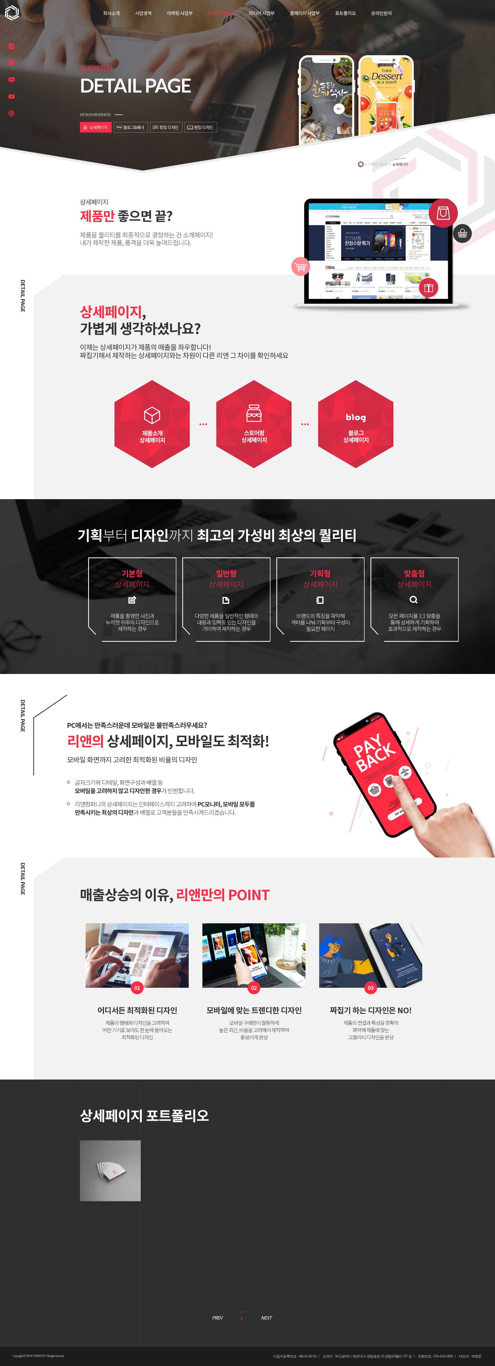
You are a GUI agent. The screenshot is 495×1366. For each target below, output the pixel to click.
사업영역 (143, 13)
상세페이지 (98, 127)
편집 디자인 (203, 127)
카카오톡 (11, 63)
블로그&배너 (133, 127)
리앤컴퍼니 (12, 13)
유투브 (11, 97)
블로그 (11, 80)
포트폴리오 (345, 13)
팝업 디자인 (169, 127)
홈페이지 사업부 (305, 13)
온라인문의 (381, 13)
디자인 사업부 (221, 13)
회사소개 (111, 13)
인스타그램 (11, 46)
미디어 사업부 (262, 13)
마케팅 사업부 (180, 13)
